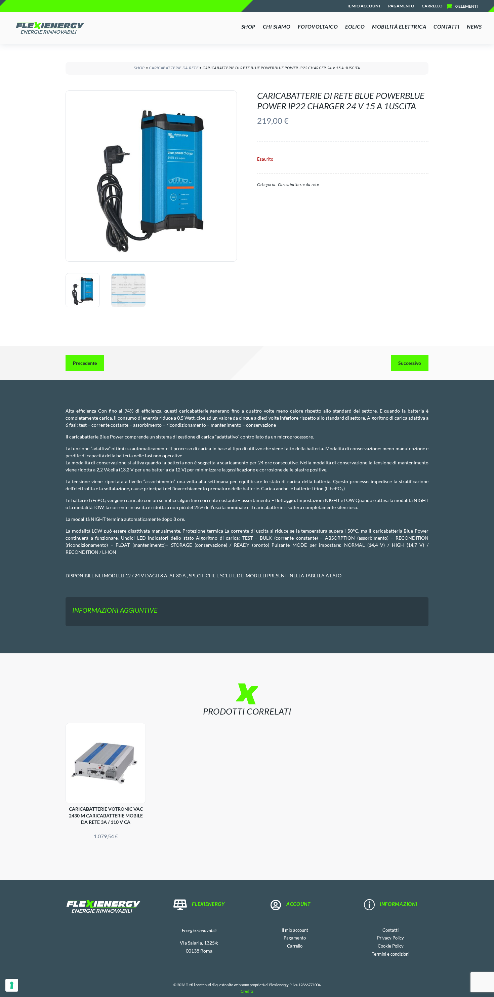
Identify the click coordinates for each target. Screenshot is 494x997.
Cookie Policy (391, 945)
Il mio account (364, 6)
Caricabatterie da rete (173, 67)
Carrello (432, 6)
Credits (247, 991)
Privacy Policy (390, 937)
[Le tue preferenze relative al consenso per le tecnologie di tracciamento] (11, 985)
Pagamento (401, 6)
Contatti (390, 929)
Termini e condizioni (390, 953)
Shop (139, 67)
